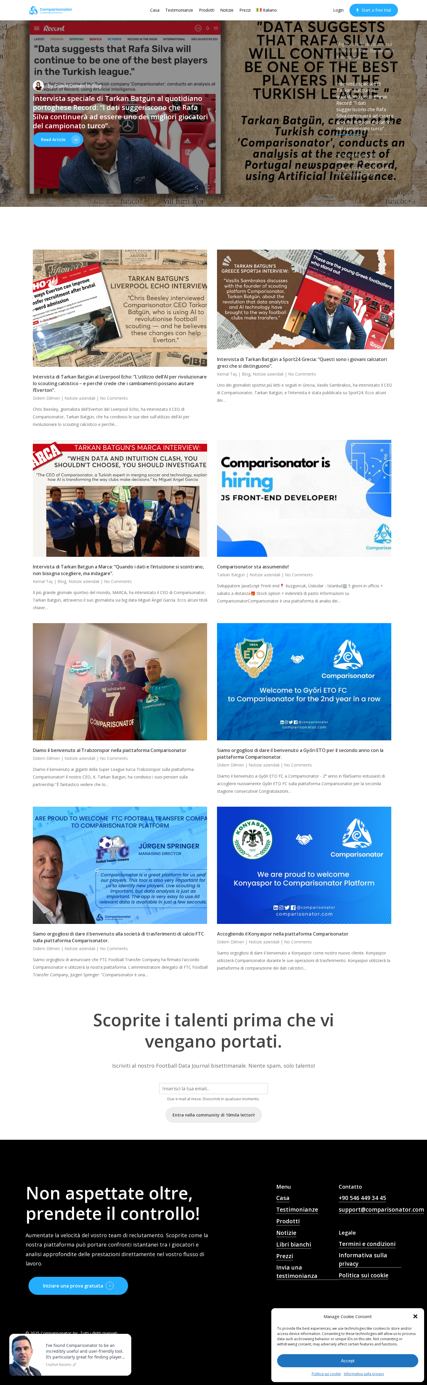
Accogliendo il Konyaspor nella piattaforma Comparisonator (283, 934)
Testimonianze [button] (297, 1209)
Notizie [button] (286, 1233)
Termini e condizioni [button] (367, 1244)
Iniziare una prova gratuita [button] (73, 1286)
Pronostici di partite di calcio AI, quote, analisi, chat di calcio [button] (305, 1295)
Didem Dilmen (69, 86)
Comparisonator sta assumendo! (252, 566)
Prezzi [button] (284, 1256)
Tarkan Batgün (231, 574)
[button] (415, 1316)
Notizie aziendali (79, 398)
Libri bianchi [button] (293, 1244)
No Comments (114, 398)
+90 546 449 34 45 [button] (362, 1198)
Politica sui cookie (326, 1373)
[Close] (125, 1334)
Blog (246, 374)
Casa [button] (283, 1198)
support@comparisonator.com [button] (381, 1209)
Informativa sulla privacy (364, 1373)
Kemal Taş (227, 374)
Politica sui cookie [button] (363, 1275)
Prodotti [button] (288, 1221)
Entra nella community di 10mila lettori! (214, 1115)
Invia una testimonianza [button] (296, 1272)
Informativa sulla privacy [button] (363, 1259)
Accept (347, 1360)
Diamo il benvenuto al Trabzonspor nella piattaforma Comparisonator (109, 750)
